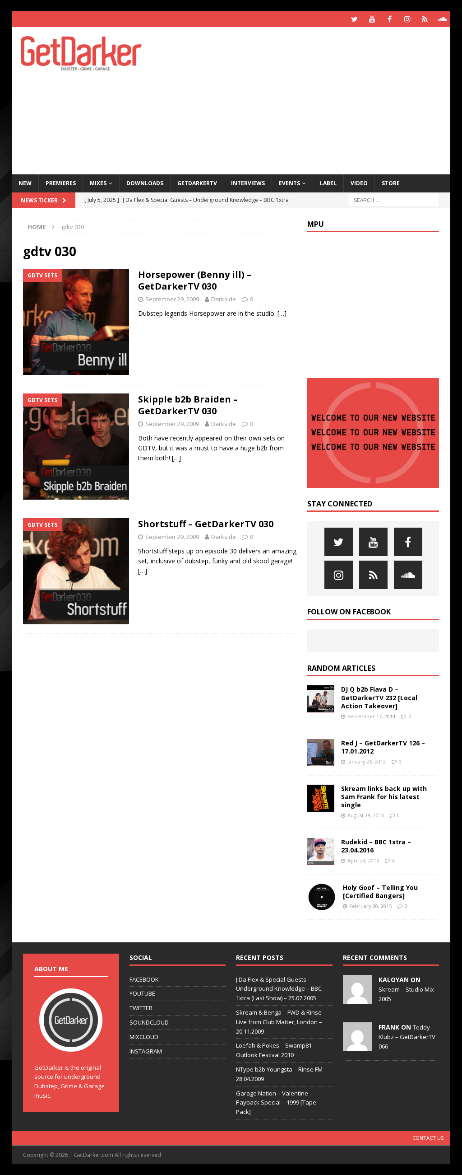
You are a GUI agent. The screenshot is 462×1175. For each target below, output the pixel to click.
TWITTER (140, 1008)
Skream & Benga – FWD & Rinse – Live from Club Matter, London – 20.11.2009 (281, 1021)
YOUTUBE (142, 993)
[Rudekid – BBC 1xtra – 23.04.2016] (320, 851)
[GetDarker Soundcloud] (442, 19)
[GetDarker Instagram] (407, 19)
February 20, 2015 (370, 906)
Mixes (98, 183)
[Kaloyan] (357, 999)
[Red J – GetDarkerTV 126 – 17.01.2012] (320, 752)
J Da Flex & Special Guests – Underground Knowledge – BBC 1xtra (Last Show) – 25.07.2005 (279, 988)
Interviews (248, 183)
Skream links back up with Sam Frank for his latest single (384, 796)
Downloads (144, 183)
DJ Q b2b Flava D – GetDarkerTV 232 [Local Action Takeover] (379, 697)
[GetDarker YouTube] (372, 19)
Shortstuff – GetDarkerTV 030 (205, 524)
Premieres (61, 183)
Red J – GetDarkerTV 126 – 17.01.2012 (383, 747)
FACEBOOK (144, 979)
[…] (281, 313)
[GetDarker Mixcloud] (425, 19)
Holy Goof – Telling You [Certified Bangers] (380, 891)
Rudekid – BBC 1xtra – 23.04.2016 (376, 846)
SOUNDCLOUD (149, 1022)
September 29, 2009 (172, 299)
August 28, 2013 (365, 815)
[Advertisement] (312, 99)
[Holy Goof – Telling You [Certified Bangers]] (321, 897)
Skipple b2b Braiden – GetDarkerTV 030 (188, 405)
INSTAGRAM (145, 1051)
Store (391, 183)
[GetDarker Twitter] (354, 19)
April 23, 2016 (363, 860)
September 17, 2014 (371, 716)
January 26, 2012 (366, 761)
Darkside (223, 299)
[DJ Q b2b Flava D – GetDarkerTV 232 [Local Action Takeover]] (320, 698)
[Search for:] (394, 199)
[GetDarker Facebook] (389, 19)
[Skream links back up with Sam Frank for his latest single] (320, 798)
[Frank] (357, 1046)
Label (328, 183)
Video (359, 183)
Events (289, 183)
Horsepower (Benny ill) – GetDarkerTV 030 (194, 280)
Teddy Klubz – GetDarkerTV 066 (407, 1036)
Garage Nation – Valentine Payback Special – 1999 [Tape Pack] (276, 1102)
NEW (25, 183)
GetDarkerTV (197, 183)
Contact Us (428, 1137)
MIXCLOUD (143, 1037)
